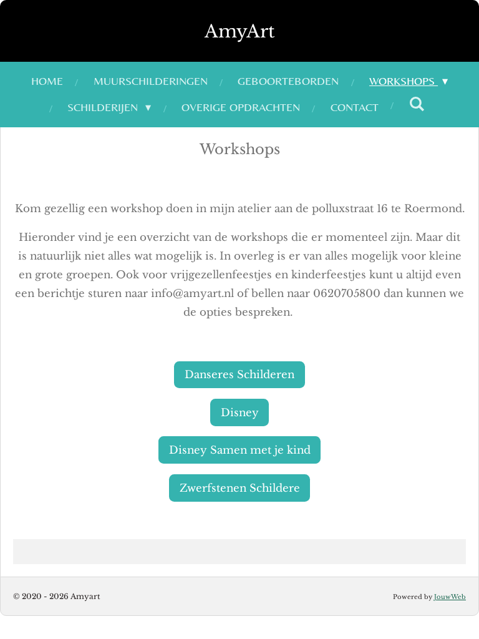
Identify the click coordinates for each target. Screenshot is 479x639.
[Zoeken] (416, 104)
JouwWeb (450, 597)
